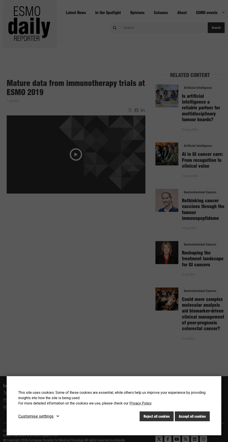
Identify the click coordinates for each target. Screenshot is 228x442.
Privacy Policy (140, 403)
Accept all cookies (192, 416)
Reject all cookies (157, 416)
